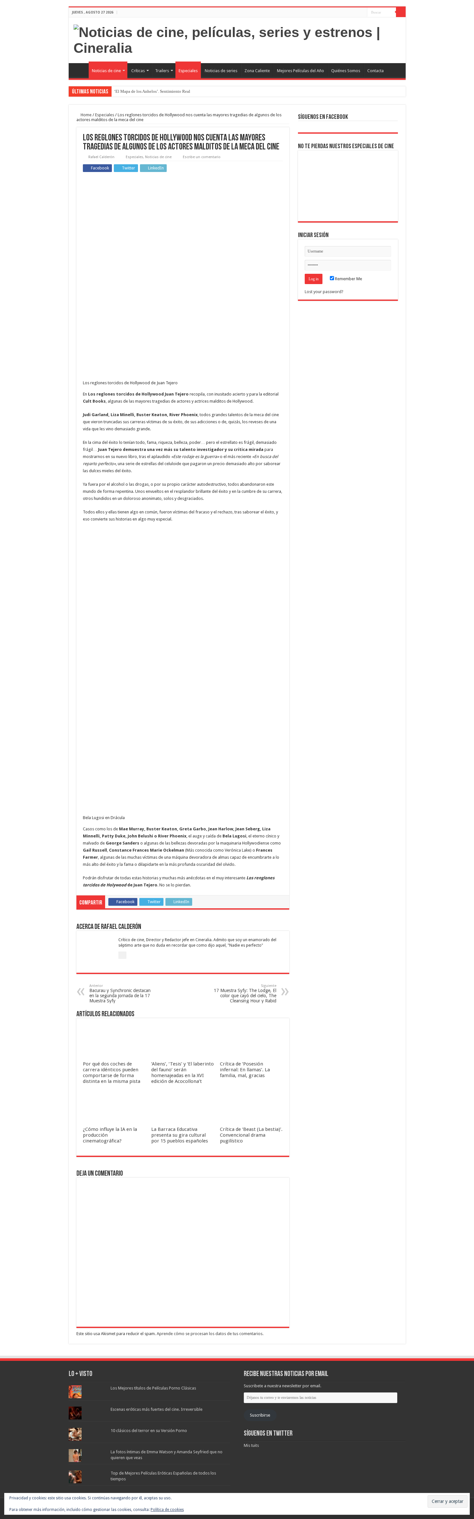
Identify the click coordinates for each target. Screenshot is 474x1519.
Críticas (138, 70)
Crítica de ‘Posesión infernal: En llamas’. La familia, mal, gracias (245, 1069)
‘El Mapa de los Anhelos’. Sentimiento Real (152, 91)
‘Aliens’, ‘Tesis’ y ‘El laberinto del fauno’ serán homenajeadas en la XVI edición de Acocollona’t (182, 1072)
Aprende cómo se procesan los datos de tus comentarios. (210, 1333)
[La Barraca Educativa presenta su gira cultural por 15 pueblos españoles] (379, 164)
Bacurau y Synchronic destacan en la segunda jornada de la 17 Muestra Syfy (120, 993)
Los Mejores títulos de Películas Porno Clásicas (153, 1388)
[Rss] (343, 12)
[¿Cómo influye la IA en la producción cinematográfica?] (347, 164)
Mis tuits (251, 1445)
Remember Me (348, 278)
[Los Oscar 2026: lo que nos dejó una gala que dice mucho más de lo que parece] (379, 186)
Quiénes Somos (345, 70)
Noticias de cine (106, 70)
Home (86, 114)
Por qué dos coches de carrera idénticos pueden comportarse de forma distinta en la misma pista (111, 1072)
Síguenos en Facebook (323, 117)
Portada (80, 70)
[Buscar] (401, 12)
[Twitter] (356, 12)
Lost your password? (324, 291)
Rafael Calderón (101, 157)
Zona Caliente (257, 70)
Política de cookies (167, 1509)
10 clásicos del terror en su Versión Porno (149, 1430)
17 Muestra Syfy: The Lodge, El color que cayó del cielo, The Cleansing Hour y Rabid (245, 993)
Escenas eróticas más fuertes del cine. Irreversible (156, 1409)
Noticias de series (221, 70)
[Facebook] (350, 12)
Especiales (188, 70)
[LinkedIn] (362, 12)
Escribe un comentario (202, 157)
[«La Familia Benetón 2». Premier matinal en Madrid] (316, 186)
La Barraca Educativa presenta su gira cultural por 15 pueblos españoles (179, 1135)
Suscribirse (260, 1415)
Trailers (162, 70)
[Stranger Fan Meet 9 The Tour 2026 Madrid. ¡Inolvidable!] (347, 186)
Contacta (375, 70)
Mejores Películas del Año (300, 70)
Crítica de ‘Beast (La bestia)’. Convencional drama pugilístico (251, 1135)
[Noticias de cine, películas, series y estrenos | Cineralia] (237, 39)
